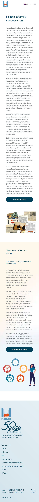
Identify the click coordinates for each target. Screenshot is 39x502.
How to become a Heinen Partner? (13, 466)
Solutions (5, 452)
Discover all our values (19, 350)
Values (4, 448)
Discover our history (19, 199)
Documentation (7, 459)
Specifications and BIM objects (12, 463)
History (4, 455)
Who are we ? (6, 445)
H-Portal (4, 470)
